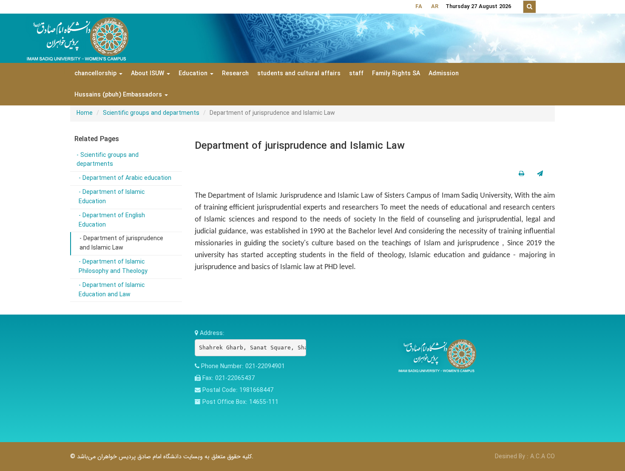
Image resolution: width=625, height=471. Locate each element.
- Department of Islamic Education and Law (112, 290)
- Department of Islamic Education (112, 196)
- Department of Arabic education (125, 178)
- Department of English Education (112, 220)
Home (85, 113)
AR (434, 6)
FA (418, 6)
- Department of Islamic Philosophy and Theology (113, 266)
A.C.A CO (542, 456)
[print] (521, 174)
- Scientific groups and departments (108, 159)
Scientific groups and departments (151, 113)
